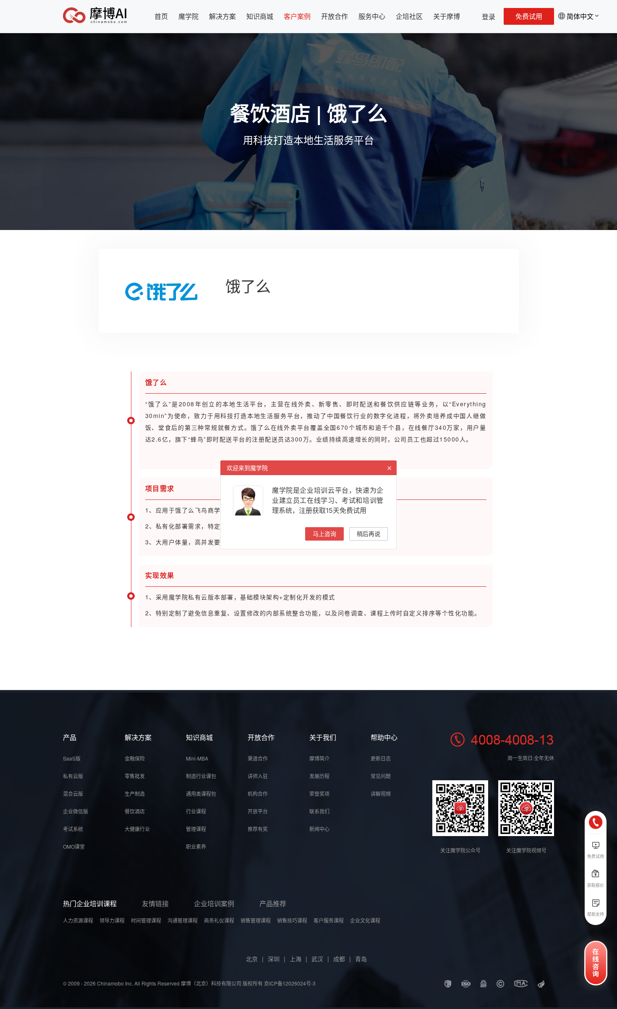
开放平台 (258, 811)
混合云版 (73, 793)
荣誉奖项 (319, 793)
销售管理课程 (256, 920)
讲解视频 (381, 793)
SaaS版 (72, 758)
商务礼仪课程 (219, 920)
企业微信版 (75, 811)
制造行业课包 (201, 775)
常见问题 (381, 775)
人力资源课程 (78, 920)
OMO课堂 (74, 846)
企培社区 (409, 16)
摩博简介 (319, 758)
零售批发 (135, 775)
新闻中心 (319, 828)
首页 (161, 16)
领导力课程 (112, 920)
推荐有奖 (258, 828)
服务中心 (371, 16)
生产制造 (135, 793)
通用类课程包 (201, 793)
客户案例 (297, 16)
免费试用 (528, 16)
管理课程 (196, 828)
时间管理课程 (146, 920)
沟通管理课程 (182, 920)
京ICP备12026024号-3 (290, 983)
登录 (488, 16)
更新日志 (381, 758)
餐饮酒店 (135, 811)
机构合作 (258, 793)
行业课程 (196, 811)
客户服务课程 (329, 920)
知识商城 (259, 16)
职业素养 (196, 846)
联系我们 (319, 811)
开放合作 (334, 16)
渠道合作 (258, 758)
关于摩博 (446, 16)
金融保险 (135, 758)
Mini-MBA (197, 758)
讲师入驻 (258, 775)
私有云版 (73, 775)
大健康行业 (137, 828)
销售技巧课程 (292, 920)
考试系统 (73, 828)
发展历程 (319, 775)
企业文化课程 (365, 920)
